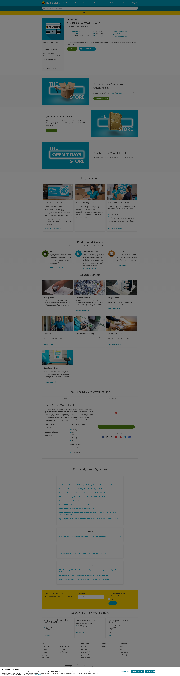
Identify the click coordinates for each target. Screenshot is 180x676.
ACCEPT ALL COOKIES (150, 671)
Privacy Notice (38, 674)
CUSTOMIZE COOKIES (125, 671)
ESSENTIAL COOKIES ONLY (137, 671)
